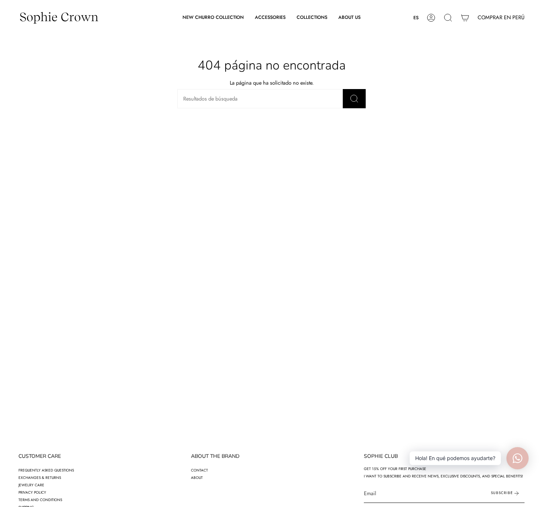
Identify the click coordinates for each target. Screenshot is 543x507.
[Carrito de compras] (465, 18)
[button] (270, 18)
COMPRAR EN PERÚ (501, 17)
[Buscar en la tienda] (354, 98)
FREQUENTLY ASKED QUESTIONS (46, 470)
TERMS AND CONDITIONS (40, 500)
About (197, 477)
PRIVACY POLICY (32, 492)
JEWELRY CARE (31, 485)
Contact (199, 470)
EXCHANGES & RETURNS (39, 477)
